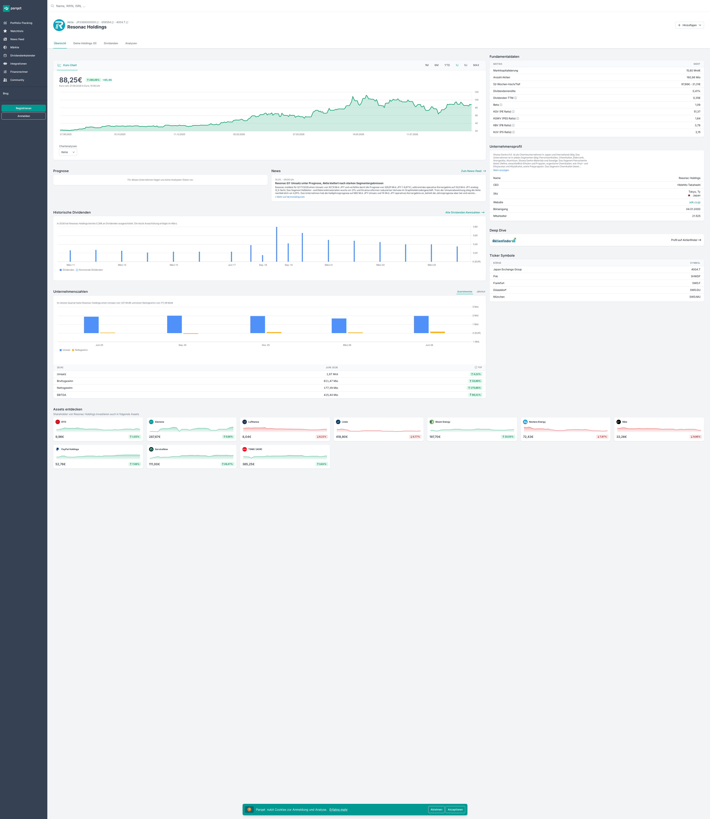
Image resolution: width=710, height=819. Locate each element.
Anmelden (24, 116)
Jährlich (481, 291)
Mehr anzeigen (501, 170)
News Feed (17, 39)
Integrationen (18, 63)
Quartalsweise (464, 291)
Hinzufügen (690, 25)
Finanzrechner (19, 71)
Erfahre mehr (338, 809)
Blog (6, 93)
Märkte (14, 47)
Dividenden (111, 43)
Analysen (131, 43)
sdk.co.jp (694, 202)
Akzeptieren (455, 809)
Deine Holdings (85, 43)
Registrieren (23, 108)
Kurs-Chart (69, 65)
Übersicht (60, 43)
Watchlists (16, 31)
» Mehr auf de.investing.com (290, 196)
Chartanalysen (68, 146)
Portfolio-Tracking (21, 22)
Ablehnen (436, 809)
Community (17, 79)
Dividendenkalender (22, 55)
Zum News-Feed (471, 170)
